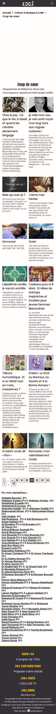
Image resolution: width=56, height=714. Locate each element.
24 (47, 480)
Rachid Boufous (11, 622)
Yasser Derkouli (10, 635)
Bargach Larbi (9, 548)
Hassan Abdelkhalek (13, 582)
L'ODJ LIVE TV (28, 683)
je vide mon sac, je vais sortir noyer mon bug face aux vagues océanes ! (41, 123)
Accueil (6, 12)
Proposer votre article (28, 671)
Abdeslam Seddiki (11, 508)
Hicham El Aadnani (12, 587)
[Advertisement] (26, 49)
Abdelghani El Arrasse (14, 506)
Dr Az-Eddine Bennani (14, 558)
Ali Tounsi (7, 527)
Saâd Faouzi (8, 619)
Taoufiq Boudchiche (13, 630)
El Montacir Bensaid (13, 574)
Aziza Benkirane (10, 542)
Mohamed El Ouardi (12, 598)
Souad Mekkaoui (11, 627)
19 (22, 480)
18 (17, 480)
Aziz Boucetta (9, 535)
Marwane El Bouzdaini (14, 595)
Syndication (36, 710)
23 (42, 480)
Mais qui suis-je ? (13, 195)
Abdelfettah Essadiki (13, 503)
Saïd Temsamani (10, 624)
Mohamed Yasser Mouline (16, 603)
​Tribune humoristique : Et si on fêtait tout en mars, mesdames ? (13, 381)
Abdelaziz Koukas (11, 500)
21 (32, 480)
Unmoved (8, 241)
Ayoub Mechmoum (12, 532)
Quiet (32, 241)
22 (37, 480)
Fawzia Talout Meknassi (15, 579)
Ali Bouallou (8, 524)
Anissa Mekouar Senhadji (15, 529)
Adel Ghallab (9, 516)
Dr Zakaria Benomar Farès (16, 572)
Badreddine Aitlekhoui (14, 550)
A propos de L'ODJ (28, 659)
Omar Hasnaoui (10, 616)
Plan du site (20, 710)
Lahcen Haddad (10, 593)
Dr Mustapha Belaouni (14, 569)
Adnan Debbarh (10, 521)
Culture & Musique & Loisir (29, 12)
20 (27, 480)
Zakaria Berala (9, 640)
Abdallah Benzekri (11, 498)
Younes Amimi (9, 638)
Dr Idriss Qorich (11, 564)
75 (13, 484)
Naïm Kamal (8, 611)
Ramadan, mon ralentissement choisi (39, 455)
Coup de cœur (10, 16)
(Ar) (47, 624)
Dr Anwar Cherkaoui (13, 553)
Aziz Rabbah (9, 540)
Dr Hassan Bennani (12, 561)
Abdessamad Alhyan (13, 511)
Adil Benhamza (10, 519)
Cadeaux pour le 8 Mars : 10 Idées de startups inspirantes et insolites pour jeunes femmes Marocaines (41, 296)
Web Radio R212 (28, 695)
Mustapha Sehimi (11, 608)
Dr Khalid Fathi (10, 566)
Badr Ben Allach (11, 545)
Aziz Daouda (8, 537)
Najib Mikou (8, 614)
